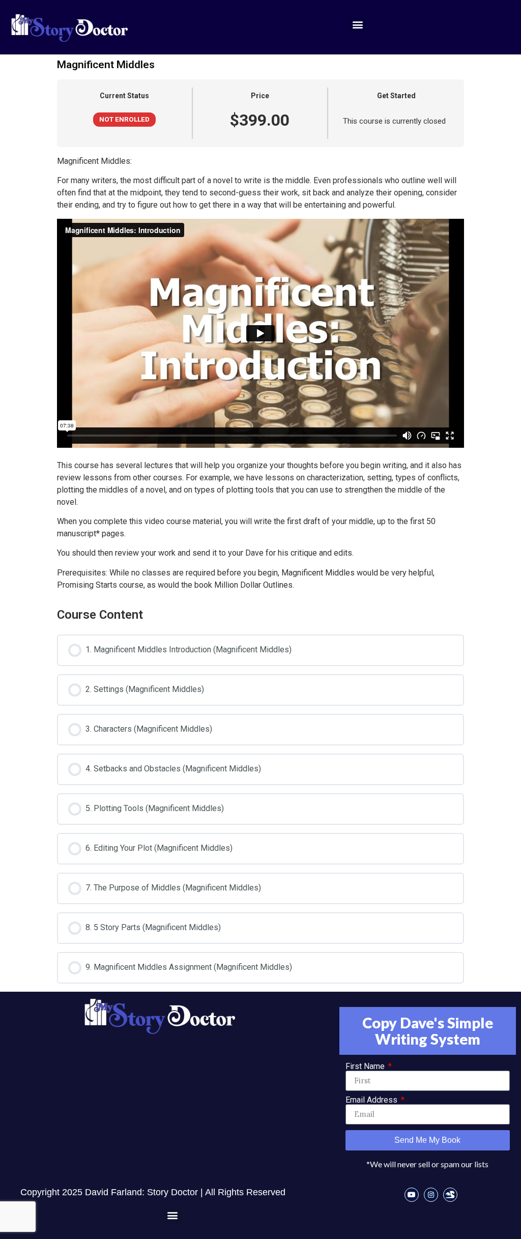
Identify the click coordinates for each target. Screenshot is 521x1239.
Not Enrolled (124, 119)
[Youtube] (411, 1195)
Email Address (372, 1100)
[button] (357, 24)
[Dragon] (450, 1195)
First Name (366, 1066)
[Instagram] (431, 1195)
